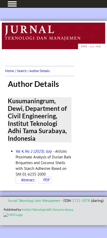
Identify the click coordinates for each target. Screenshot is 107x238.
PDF (46, 179)
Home (9, 71)
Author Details (39, 71)
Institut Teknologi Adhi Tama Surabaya (47, 209)
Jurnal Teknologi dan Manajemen (34, 200)
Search (21, 71)
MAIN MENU (12, 4)
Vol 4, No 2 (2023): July (34, 151)
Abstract (28, 179)
